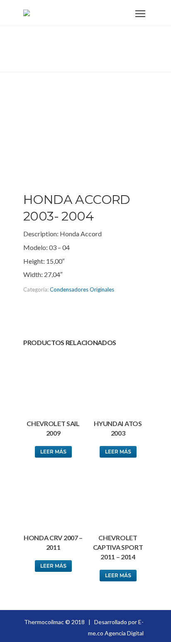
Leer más (53, 451)
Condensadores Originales (82, 289)
